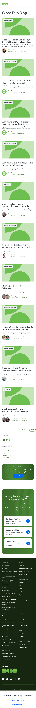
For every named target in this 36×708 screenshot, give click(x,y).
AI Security (6, 450)
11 (22, 429)
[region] (18, 699)
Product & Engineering (9, 459)
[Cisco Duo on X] (7, 679)
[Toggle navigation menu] (33, 3)
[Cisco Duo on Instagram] (15, 679)
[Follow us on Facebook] (7, 440)
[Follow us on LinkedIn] (4, 440)
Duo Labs (5, 452)
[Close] (33, 693)
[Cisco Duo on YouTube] (11, 679)
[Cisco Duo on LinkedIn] (19, 679)
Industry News (7, 455)
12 (25, 429)
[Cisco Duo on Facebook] (3, 679)
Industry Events (7, 453)
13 (27, 429)
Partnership (6, 457)
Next (32, 429)
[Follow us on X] (9, 440)
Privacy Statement (17, 700)
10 (20, 429)
